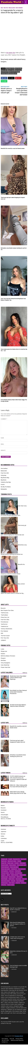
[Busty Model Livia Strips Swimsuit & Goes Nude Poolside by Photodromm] (5, 690)
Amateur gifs (4, 859)
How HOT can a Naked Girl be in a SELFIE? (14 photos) (18, 908)
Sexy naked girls (20, 880)
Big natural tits (16, 859)
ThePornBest (4, 615)
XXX (2, 633)
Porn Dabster (4, 631)
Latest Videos (5, 773)
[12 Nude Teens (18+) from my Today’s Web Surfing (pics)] (5, 937)
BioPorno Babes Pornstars (8, 656)
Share (4, 78)
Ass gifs (10, 859)
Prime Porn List (5, 617)
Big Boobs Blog (5, 477)
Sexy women (19, 7)
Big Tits (6, 7)
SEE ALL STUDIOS (6, 818)
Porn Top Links (5, 638)
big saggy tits (10, 52)
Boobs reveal (10, 863)
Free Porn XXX (5, 473)
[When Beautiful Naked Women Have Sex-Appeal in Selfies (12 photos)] (5, 922)
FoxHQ (2, 484)
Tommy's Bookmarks (6, 628)
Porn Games (5, 1038)
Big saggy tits (10, 68)
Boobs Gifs (3, 863)
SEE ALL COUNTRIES (6, 842)
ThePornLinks (4, 612)
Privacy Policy (19, 1038)
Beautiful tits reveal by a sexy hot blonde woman (13, 148)
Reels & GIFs (12, 7)
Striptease (23, 882)
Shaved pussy (4, 882)
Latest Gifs (5, 723)
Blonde (19, 861)
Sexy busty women (14, 71)
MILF (2, 7)
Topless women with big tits (9, 73)
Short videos (11, 882)
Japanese (3, 831)
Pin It (19, 78)
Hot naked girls (18, 872)
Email (2, 444)
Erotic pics (11, 871)
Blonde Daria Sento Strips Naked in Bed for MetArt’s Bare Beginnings (18, 677)
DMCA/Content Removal (17, 1040)
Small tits (18, 882)
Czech (2, 840)
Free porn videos (5, 872)
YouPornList (4, 624)
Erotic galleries (4, 871)
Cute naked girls (21, 869)
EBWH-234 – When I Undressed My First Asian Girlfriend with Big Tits (18, 785)
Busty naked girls (5, 867)
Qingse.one (4, 651)
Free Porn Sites (5, 619)
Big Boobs (3, 480)
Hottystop (3, 475)
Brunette (16, 863)
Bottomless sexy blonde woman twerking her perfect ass (18, 755)
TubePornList (4, 626)
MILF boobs (18, 70)
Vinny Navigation (5, 662)
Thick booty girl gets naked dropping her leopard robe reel (17, 741)
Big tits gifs (23, 859)
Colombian (4, 838)
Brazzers (3, 608)
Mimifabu (3, 660)
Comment (4, 419)
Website (3, 450)
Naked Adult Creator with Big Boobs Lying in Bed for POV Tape (18, 792)
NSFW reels (19, 876)
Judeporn (3, 640)
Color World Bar (5, 665)
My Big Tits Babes (6, 486)
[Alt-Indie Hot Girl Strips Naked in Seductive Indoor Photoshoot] (5, 705)
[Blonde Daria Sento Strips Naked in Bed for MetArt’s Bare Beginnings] (5, 676)
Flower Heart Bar (5, 667)
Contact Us (5, 1042)
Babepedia (4, 489)
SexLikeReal (4, 468)
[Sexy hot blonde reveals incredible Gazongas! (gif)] (5, 965)
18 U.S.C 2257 (5, 1040)
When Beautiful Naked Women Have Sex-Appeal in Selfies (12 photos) (17, 924)
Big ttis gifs (18, 68)
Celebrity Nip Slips (6, 482)
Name (2, 437)
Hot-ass (12, 872)
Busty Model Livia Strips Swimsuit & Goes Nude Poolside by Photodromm (18, 692)
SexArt (3, 812)
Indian (2, 836)
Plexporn (3, 658)
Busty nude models (5, 869)
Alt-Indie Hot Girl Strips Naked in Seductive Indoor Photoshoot (18, 705)
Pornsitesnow (4, 622)
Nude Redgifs (4, 71)
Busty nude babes (14, 867)
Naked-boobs (23, 874)
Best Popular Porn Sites (7, 610)
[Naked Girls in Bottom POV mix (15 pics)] (5, 951)
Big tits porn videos (12, 861)
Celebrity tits (14, 869)
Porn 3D (12, 1038)
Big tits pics (3, 861)
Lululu (2, 649)
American (3, 829)
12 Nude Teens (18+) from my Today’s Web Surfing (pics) (17, 937)
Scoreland (3, 810)
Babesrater (4, 470)
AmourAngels (4, 814)
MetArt (3, 805)
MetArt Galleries (14, 874)
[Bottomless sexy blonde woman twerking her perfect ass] (5, 755)
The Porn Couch (5, 635)
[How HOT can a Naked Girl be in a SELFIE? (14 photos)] (5, 908)
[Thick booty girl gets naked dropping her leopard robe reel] (5, 740)
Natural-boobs (12, 876)
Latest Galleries (7, 672)
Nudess (3, 653)
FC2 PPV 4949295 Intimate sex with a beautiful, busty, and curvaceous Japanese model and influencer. (18, 779)
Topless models (10, 884)
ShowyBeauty (4, 817)
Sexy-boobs (18, 878)
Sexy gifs (13, 880)
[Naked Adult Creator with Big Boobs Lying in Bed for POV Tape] (5, 792)
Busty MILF (4, 70)
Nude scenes (11, 878)
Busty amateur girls (21, 865)
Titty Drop (3, 884)
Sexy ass (24, 878)
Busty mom (11, 70)
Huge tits (3, 874)
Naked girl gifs (4, 876)
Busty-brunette (4, 865)
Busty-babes (22, 863)
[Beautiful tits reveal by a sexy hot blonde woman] (5, 726)
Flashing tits (17, 871)
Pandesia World (19, 1036)
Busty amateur (13, 865)
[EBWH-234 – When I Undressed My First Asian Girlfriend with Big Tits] (5, 785)
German (3, 834)
